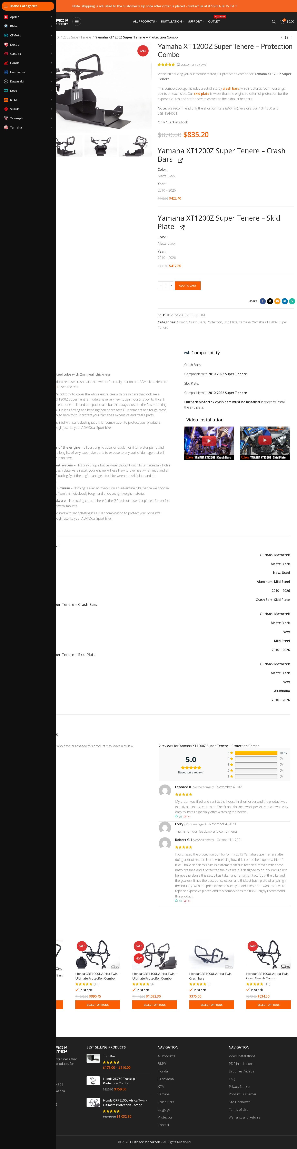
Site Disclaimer (239, 1102)
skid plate (201, 93)
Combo (182, 322)
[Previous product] (281, 37)
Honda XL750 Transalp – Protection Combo (120, 1081)
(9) (209, 984)
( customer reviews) (192, 64)
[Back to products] (286, 37)
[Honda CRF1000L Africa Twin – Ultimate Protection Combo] (97, 955)
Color (162, 169)
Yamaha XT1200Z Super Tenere (68, 37)
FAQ (232, 1079)
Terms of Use (238, 1109)
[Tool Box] (93, 1062)
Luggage (164, 1109)
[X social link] (270, 301)
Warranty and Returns (245, 1117)
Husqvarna (166, 1079)
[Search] (274, 21)
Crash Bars (197, 322)
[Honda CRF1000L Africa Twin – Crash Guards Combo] (268, 955)
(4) (153, 984)
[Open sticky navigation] (76, 21)
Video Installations (242, 1056)
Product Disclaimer (242, 1094)
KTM (161, 1086)
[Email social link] (277, 301)
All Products (166, 1056)
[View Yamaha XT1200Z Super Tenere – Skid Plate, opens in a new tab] (181, 227)
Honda (163, 1071)
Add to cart (188, 285)
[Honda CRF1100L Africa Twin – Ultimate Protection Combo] (154, 955)
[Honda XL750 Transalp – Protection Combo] (93, 1084)
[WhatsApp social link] (292, 301)
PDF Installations (241, 1063)
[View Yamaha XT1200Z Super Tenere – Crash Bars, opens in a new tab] (179, 160)
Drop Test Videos (241, 1071)
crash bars (231, 88)
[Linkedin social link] (285, 301)
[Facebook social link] (263, 301)
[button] (146, 146)
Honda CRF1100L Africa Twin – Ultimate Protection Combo (125, 1102)
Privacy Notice (239, 1086)
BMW (162, 1063)
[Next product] (291, 37)
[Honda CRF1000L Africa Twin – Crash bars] (211, 955)
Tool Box (109, 1056)
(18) (96, 984)
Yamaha (245, 322)
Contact (163, 1125)
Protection (214, 322)
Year (162, 184)
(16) (267, 984)
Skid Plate (230, 322)
